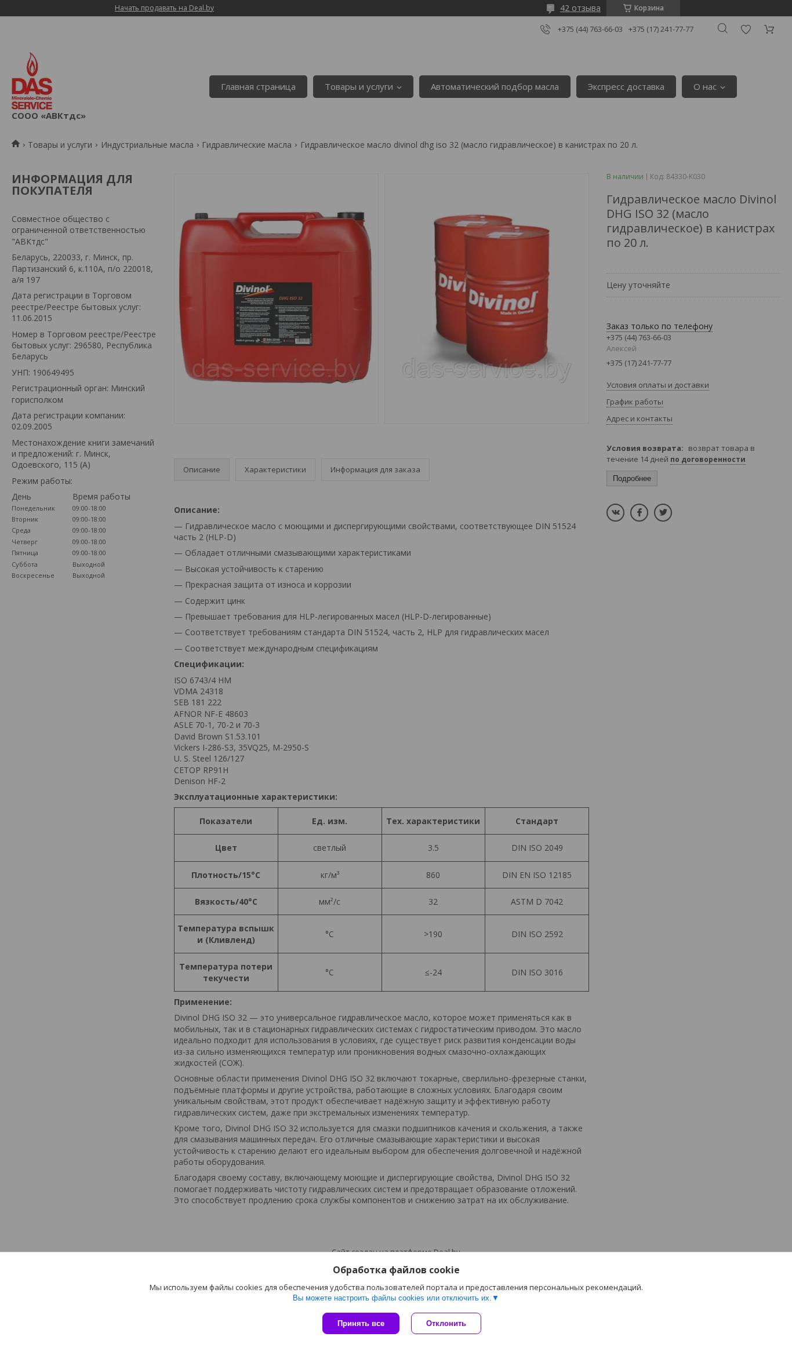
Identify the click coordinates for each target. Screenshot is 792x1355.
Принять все (360, 1323)
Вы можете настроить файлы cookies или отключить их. (392, 1298)
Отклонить (446, 1323)
